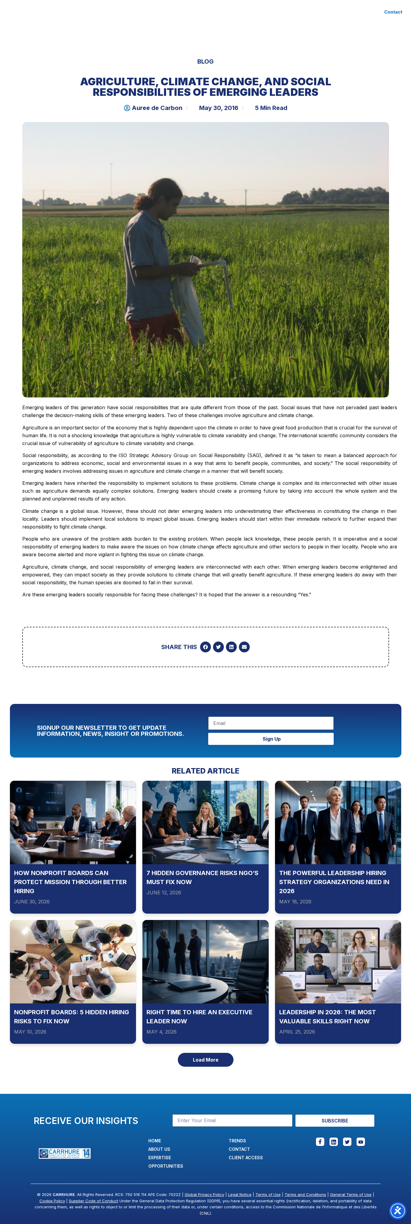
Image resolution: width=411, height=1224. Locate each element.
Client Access (287, 12)
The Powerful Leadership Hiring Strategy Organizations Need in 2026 (334, 882)
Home (96, 12)
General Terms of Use (351, 1194)
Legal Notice (240, 1194)
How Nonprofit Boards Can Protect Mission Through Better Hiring (70, 882)
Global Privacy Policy (204, 1194)
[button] (205, 647)
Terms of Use (268, 1194)
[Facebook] (320, 1141)
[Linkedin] (333, 1141)
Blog (205, 61)
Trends (249, 12)
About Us (126, 12)
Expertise (161, 12)
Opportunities (210, 12)
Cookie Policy (52, 1200)
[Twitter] (347, 1141)
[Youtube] (360, 1141)
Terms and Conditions (305, 1194)
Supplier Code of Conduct (93, 1200)
